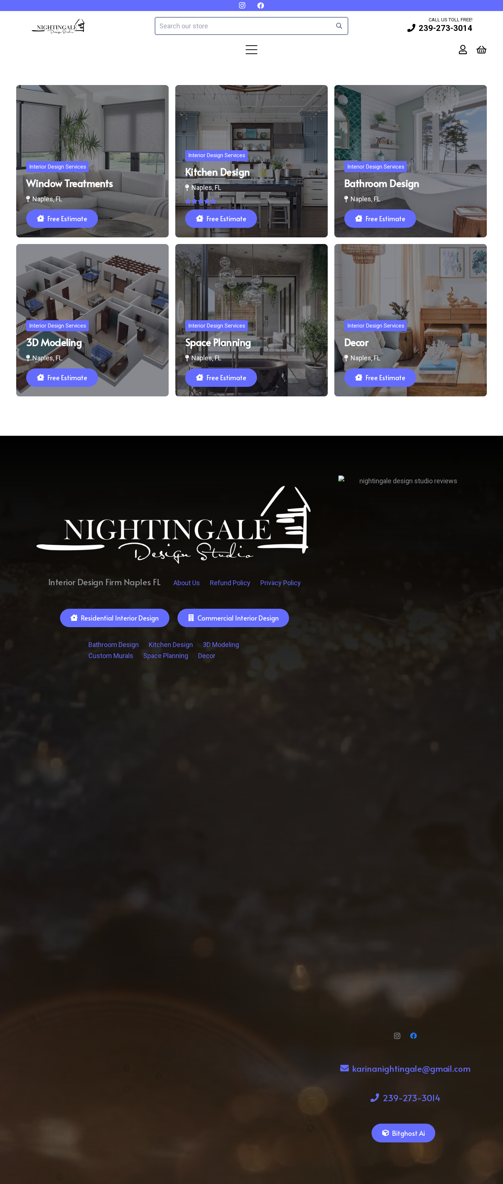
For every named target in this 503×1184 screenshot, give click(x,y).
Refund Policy (230, 583)
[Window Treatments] (92, 161)
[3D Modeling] (92, 320)
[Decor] (410, 320)
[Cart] (481, 50)
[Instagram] (397, 1036)
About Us (186, 583)
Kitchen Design (171, 644)
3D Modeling (221, 644)
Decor (206, 656)
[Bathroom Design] (410, 161)
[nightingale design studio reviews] (405, 752)
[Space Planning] (251, 320)
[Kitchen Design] (251, 161)
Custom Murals (110, 656)
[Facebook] (413, 1036)
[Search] (339, 26)
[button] (251, 50)
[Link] (463, 49)
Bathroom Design (113, 644)
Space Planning (165, 656)
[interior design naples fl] (58, 26)
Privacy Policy (280, 583)
